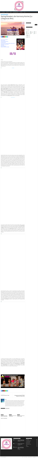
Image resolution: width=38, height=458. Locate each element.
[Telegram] (7, 36)
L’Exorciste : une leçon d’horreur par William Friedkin (20, 416)
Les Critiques (2, 14)
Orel (5, 399)
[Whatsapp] (6, 36)
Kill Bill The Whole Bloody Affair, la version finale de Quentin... (21, 448)
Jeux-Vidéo (27, 446)
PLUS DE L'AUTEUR (7, 408)
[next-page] (24, 408)
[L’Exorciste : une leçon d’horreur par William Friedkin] (21, 412)
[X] (3, 36)
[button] (37, 12)
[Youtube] (1, 453)
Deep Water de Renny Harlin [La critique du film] (12, 416)
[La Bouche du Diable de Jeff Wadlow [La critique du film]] (4, 412)
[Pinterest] (4, 36)
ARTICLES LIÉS (2, 408)
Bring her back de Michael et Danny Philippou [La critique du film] (20, 396)
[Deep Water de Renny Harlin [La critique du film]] (12, 412)
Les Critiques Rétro (6, 14)
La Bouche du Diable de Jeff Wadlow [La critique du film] (4, 416)
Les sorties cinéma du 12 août (5, 395)
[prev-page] (23, 408)
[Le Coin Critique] (19, 5)
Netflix (26, 445)
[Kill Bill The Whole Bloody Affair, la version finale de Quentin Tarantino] (15, 448)
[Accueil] (0, 12)
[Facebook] (1, 36)
